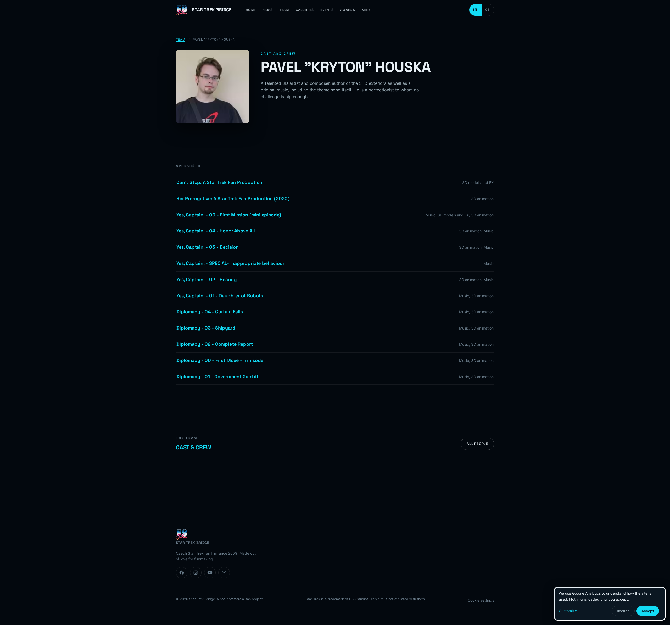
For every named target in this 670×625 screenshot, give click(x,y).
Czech (488, 10)
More (366, 10)
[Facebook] (181, 572)
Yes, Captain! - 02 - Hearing (206, 279)
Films (268, 10)
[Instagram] (196, 572)
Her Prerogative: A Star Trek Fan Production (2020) (232, 199)
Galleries (305, 10)
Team (284, 10)
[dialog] (610, 604)
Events (326, 10)
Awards (347, 10)
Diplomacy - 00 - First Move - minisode (219, 360)
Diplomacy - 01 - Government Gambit (217, 376)
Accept (647, 611)
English (475, 10)
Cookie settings (481, 600)
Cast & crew (193, 447)
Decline (623, 611)
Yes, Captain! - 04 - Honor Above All (215, 231)
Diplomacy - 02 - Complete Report (214, 344)
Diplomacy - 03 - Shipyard (206, 328)
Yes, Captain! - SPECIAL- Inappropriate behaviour (230, 263)
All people (477, 444)
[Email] (224, 572)
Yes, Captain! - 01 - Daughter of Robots (219, 296)
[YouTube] (210, 572)
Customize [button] (568, 611)
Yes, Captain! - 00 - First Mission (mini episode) (228, 215)
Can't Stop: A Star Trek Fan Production (219, 182)
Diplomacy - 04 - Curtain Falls (209, 312)
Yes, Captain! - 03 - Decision (207, 247)
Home (251, 10)
